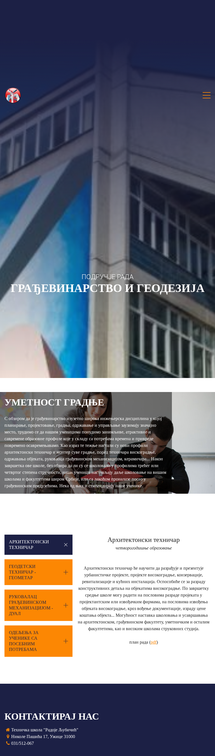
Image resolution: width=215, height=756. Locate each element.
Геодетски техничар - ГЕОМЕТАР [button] (22, 572)
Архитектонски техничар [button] (29, 544)
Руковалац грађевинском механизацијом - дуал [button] (31, 605)
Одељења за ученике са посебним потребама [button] (24, 641)
